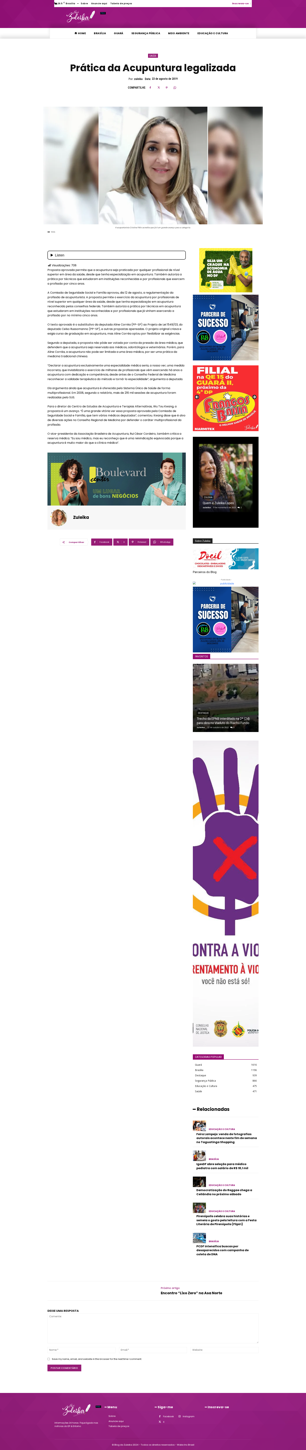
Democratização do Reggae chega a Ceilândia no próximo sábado (224, 1192)
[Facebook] (150, 87)
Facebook (168, 1416)
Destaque (203, 713)
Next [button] (254, 397)
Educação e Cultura (222, 1129)
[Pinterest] (166, 87)
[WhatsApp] (174, 87)
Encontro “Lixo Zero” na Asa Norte (191, 1293)
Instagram (188, 1416)
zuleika (138, 79)
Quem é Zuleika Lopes (218, 503)
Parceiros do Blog (205, 572)
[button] (253, 3)
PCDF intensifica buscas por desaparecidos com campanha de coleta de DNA (222, 1250)
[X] (158, 87)
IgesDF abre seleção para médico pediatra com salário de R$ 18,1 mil (222, 1166)
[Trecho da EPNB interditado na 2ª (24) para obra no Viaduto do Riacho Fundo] (226, 698)
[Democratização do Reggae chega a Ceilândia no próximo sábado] (199, 1182)
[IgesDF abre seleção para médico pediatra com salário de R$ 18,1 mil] (199, 1156)
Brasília (214, 1159)
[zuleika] (60, 517)
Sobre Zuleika (202, 541)
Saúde (153, 55)
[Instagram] (179, 1416)
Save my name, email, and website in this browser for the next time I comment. (97, 1359)
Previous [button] (197, 397)
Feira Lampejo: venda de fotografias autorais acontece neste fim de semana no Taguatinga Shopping (226, 1138)
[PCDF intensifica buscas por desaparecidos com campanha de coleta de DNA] (199, 1238)
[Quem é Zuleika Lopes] (226, 478)
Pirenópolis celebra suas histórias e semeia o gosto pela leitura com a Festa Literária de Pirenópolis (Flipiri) (226, 1220)
